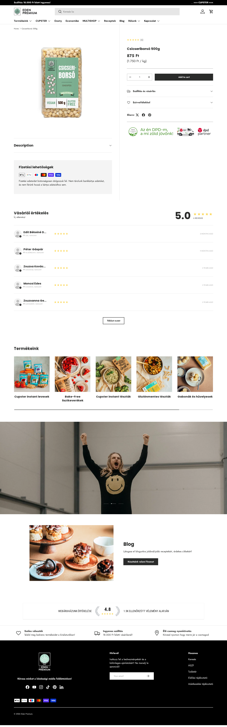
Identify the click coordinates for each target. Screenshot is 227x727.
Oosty (58, 20)
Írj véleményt (19, 217)
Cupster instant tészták (113, 396)
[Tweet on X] (137, 115)
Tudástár (192, 671)
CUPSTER (41, 20)
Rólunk (132, 20)
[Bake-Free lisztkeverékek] (72, 374)
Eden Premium (26, 714)
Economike (72, 20)
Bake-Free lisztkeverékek (72, 398)
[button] (211, 11)
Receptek (110, 20)
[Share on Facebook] (143, 115)
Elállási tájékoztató (197, 678)
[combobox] (117, 11)
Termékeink (21, 20)
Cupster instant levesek (31, 396)
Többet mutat (113, 320)
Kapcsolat (150, 20)
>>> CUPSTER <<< (203, 2)
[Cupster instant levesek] (32, 374)
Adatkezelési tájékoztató (200, 684)
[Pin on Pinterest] (150, 115)
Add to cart (184, 77)
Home (16, 28)
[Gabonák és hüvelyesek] (195, 374)
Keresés (192, 659)
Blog (122, 20)
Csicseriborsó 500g (29, 28)
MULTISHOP (90, 20)
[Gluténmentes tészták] (154, 374)
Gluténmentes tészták (154, 396)
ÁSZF (191, 665)
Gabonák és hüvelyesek (195, 396)
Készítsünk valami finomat (141, 561)
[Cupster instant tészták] (113, 374)
